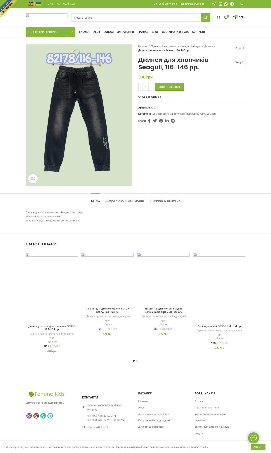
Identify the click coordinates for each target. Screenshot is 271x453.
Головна (143, 46)
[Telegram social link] (232, 4)
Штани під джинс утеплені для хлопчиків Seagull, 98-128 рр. (163, 310)
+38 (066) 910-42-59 (165, 3)
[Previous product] (236, 48)
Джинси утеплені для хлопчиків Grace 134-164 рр (51, 327)
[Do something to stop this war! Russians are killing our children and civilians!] (8, 8)
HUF (58, 4)
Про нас (199, 401)
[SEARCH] (205, 17)
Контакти (200, 420)
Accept (258, 446)
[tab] (95, 199)
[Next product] (243, 48)
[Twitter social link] (155, 121)
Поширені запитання (207, 407)
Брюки (164, 324)
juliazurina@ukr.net (192, 3)
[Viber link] (214, 4)
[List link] (107, 418)
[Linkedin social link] (167, 121)
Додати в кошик (169, 86)
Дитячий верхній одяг (151, 426)
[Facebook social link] (149, 121)
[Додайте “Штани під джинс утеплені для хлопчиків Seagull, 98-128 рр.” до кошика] (186, 267)
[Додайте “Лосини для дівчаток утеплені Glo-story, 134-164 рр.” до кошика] (131, 267)
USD (65, 4)
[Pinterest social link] (161, 121)
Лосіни (108, 324)
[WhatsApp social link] (226, 4)
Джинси (208, 46)
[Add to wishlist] (75, 259)
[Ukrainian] (39, 4)
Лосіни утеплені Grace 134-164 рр (219, 326)
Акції (141, 407)
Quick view (75, 275)
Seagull (239, 62)
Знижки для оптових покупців (212, 426)
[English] (31, 4)
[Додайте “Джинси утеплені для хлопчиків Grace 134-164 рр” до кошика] (75, 267)
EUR (72, 4)
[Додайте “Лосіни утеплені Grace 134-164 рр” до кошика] (242, 267)
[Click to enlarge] (33, 178)
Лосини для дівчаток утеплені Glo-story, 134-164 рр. (107, 310)
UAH (50, 4)
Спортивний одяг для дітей (154, 420)
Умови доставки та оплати (210, 413)
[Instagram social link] (220, 4)
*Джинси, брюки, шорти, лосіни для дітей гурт (176, 46)
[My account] (218, 17)
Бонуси (199, 433)
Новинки (143, 401)
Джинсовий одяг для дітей (153, 413)
